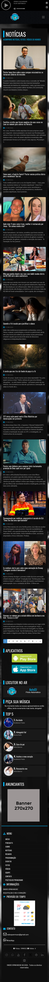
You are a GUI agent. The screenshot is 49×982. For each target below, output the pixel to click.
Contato (8, 876)
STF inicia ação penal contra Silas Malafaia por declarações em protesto (20, 418)
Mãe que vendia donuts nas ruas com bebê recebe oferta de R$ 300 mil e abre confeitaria (23, 275)
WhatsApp (10, 941)
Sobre (7, 846)
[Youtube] (18, 954)
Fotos (7, 865)
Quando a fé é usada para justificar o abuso (19, 324)
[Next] (36, 641)
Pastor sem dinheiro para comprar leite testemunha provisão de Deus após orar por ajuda (22, 467)
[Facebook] (24, 954)
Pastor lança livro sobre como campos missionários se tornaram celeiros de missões (23, 73)
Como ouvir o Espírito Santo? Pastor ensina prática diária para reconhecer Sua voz (24, 175)
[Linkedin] (42, 954)
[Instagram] (6, 954)
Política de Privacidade (14, 880)
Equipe (7, 872)
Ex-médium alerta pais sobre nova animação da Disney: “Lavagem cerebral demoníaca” (23, 569)
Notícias (8, 850)
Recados (8, 854)
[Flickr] (24, 960)
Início (7, 839)
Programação (10, 857)
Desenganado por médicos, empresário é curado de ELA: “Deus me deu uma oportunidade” (23, 519)
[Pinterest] (36, 954)
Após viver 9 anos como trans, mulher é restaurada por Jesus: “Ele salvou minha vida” (23, 225)
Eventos (8, 861)
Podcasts (9, 843)
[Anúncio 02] (23, 801)
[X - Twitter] (30, 954)
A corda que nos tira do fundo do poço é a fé (19, 371)
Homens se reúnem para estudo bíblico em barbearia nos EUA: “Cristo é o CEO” (24, 617)
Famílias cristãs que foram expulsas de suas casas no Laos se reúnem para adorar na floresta (23, 123)
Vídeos (7, 868)
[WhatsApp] (12, 954)
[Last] (40, 641)
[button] (43, 17)
